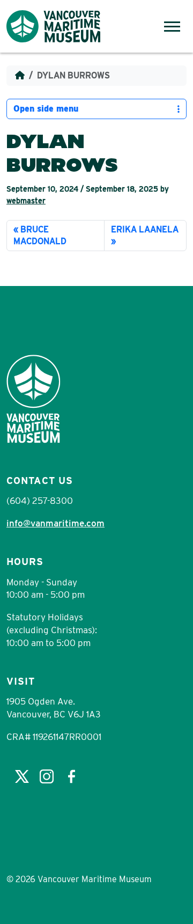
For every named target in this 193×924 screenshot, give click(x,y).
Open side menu (45, 109)
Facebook (71, 776)
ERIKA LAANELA (145, 229)
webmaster (26, 200)
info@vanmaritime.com (55, 523)
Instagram (47, 776)
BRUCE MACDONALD (39, 235)
